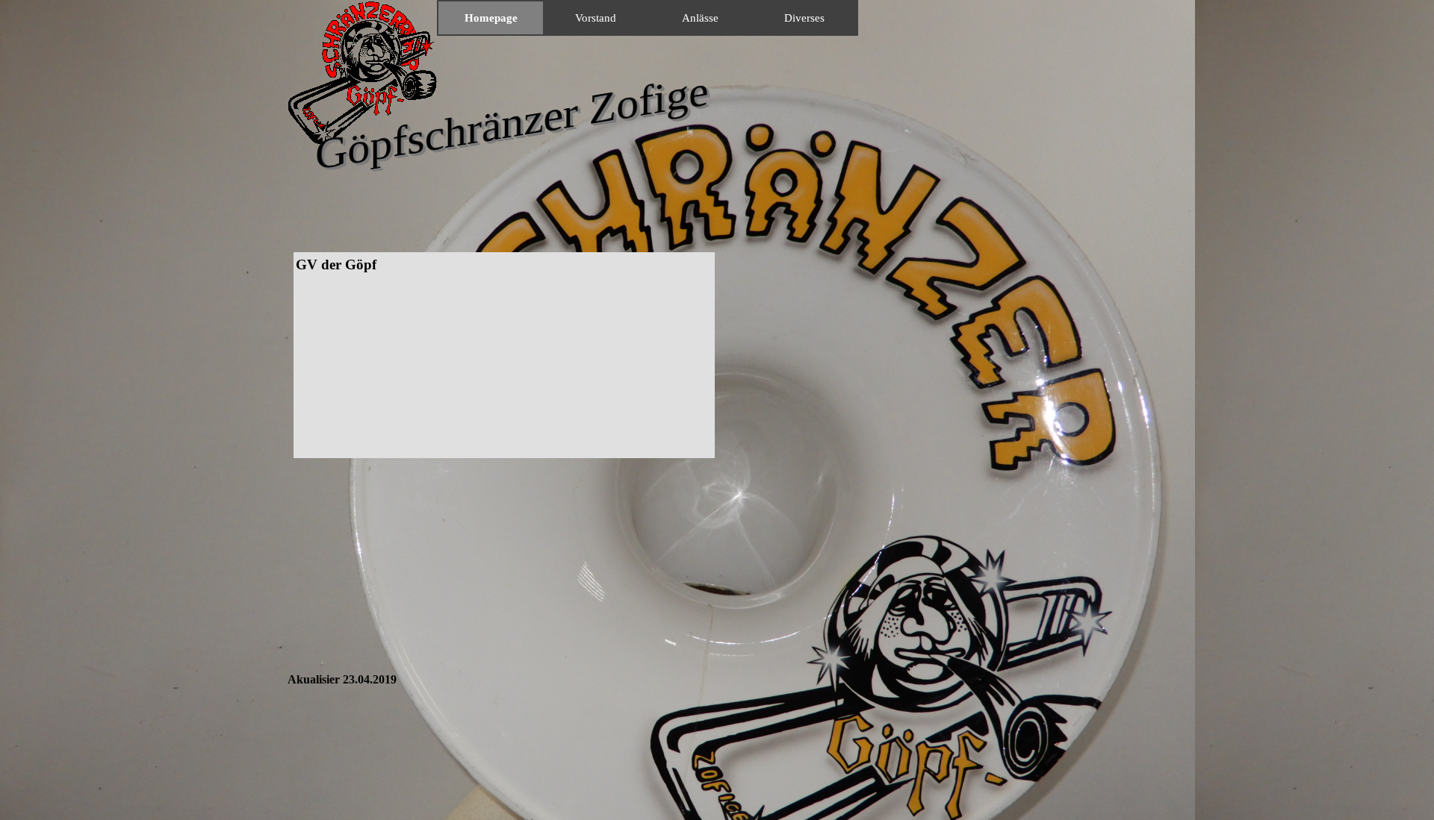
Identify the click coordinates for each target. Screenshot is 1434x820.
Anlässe (700, 18)
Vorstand (595, 18)
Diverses (804, 18)
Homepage (491, 18)
